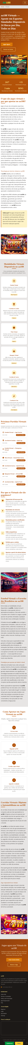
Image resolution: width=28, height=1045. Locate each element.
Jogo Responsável (5, 1000)
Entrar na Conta (8, 49)
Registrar (3, 1009)
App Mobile (4, 1013)
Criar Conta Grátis (14, 960)
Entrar (19, 1043)
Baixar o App (14, 965)
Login (2, 1011)
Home (2, 7)
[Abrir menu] (25, 2)
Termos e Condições (6, 996)
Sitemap (3, 1015)
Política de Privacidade (6, 998)
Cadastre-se (9, 1043)
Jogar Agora (6, 44)
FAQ (2, 1002)
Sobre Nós (3, 994)
